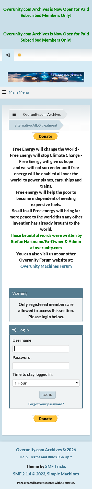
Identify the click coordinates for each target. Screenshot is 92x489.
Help (24, 457)
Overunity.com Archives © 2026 (46, 449)
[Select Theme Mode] (19, 55)
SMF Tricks (55, 466)
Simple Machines (63, 473)
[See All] (14, 114)
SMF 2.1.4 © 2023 (29, 473)
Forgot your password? (46, 404)
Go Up (64, 457)
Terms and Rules (43, 457)
